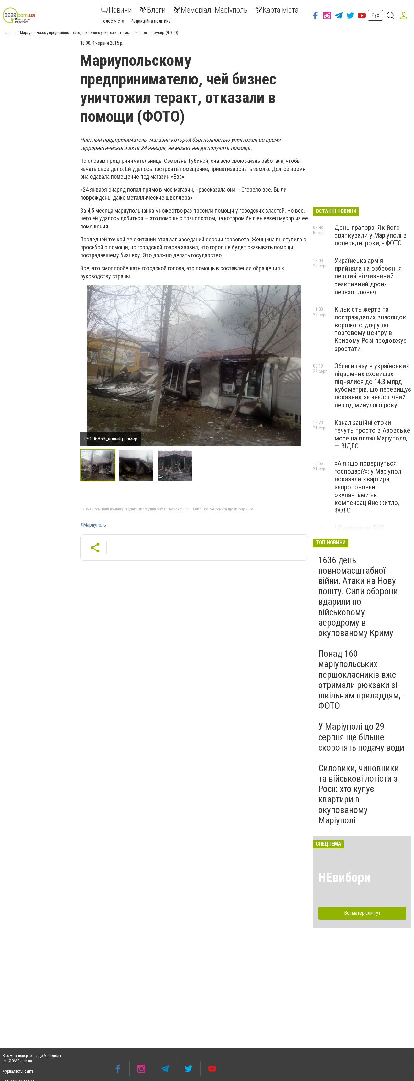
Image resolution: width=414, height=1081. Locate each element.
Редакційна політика (151, 21)
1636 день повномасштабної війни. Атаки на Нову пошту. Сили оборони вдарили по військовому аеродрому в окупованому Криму (358, 596)
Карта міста (281, 10)
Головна (9, 32)
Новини (120, 10)
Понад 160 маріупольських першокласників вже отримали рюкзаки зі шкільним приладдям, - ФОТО (361, 679)
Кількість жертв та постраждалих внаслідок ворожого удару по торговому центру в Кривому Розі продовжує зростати (370, 329)
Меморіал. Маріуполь (214, 10)
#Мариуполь (93, 525)
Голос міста (113, 21)
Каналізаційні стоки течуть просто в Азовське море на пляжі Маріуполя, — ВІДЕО (372, 434)
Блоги (156, 10)
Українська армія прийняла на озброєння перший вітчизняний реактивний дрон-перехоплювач (368, 276)
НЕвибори (344, 877)
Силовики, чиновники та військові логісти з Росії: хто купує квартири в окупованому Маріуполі (358, 794)
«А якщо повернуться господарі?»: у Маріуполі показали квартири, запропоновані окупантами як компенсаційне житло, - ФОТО (368, 487)
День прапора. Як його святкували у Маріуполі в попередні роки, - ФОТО (370, 235)
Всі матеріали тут (362, 913)
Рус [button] (375, 15)
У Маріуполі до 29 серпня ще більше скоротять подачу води (361, 736)
